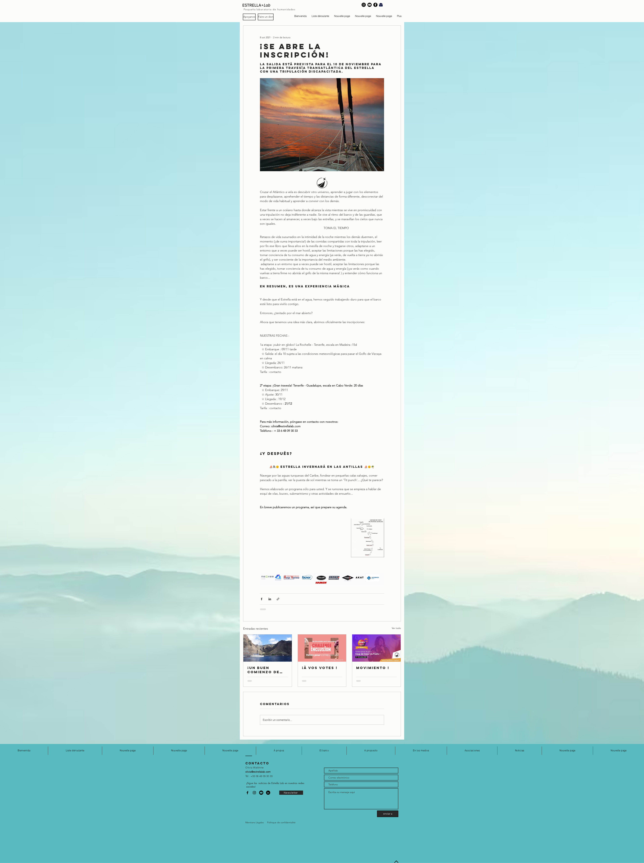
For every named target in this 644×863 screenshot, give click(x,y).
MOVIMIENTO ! (372, 668)
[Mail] (381, 5)
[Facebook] (375, 5)
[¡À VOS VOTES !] (322, 648)
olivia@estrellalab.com (258, 774)
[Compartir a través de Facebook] (261, 599)
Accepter (628, 857)
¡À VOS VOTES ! (320, 668)
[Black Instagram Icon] (254, 795)
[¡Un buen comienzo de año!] (267, 648)
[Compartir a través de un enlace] (278, 599)
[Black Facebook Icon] (247, 795)
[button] (320, 16)
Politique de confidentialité (180, 857)
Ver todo (396, 628)
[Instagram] (364, 5)
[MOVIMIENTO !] (376, 648)
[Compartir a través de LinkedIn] (269, 599)
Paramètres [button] (591, 857)
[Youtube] (369, 5)
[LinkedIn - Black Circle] (268, 795)
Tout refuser (609, 857)
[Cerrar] (640, 857)
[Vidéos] (261, 795)
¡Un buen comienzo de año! (263, 670)
